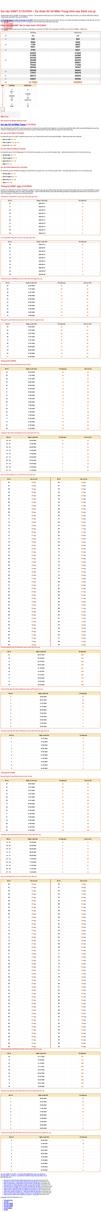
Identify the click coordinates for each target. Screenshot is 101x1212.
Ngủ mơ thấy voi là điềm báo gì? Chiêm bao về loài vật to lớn (22, 1188)
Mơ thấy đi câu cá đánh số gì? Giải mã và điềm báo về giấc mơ (23, 1186)
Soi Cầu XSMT (8, 27)
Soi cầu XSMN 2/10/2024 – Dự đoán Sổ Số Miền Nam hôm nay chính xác (23, 1174)
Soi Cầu (6, 1202)
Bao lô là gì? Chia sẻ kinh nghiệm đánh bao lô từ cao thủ (21, 1180)
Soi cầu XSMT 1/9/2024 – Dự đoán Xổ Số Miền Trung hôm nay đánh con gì (24, 1175)
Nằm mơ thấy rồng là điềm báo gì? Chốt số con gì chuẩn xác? (23, 1193)
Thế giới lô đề (8, 1200)
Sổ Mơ (6, 30)
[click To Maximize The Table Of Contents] (3, 109)
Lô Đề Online (8, 1208)
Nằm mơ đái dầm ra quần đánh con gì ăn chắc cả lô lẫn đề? (22, 1183)
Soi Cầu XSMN (8, 1205)
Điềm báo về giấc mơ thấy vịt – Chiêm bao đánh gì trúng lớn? (22, 1191)
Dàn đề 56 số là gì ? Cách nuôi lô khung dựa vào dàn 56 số (21, 1182)
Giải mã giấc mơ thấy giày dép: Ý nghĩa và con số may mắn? (22, 1185)
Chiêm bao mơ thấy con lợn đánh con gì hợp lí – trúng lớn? (21, 1194)
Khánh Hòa (77, 32)
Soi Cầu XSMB (8, 24)
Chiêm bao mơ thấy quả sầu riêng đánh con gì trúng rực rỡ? (22, 1189)
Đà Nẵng (33, 32)
